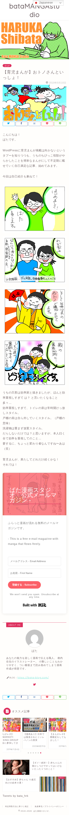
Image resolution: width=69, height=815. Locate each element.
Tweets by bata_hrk (15, 795)
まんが (7, 66)
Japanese (45, 2)
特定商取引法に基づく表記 (16, 806)
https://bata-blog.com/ (33, 677)
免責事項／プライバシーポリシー (49, 806)
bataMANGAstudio (34, 10)
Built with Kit (34, 605)
